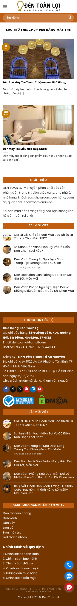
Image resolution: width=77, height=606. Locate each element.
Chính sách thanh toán (22, 554)
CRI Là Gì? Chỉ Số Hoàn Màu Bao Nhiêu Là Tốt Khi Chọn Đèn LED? (43, 236)
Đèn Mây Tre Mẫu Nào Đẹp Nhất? (25, 149)
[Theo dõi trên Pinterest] (26, 389)
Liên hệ (33, 589)
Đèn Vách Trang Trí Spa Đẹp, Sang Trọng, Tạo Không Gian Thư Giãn (39, 261)
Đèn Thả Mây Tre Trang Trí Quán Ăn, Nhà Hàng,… (35, 82)
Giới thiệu (12, 589)
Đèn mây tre (12, 532)
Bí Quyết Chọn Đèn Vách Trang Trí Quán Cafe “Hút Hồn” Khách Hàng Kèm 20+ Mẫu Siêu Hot (43, 490)
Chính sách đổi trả (19, 563)
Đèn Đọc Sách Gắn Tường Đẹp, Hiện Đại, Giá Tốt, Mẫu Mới (43, 276)
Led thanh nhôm (15, 537)
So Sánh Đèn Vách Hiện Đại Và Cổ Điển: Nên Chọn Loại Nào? (42, 249)
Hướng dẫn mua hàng (21, 573)
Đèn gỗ (8, 527)
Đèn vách (10, 518)
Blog (23, 589)
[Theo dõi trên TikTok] (13, 389)
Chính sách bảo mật (21, 578)
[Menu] (5, 6)
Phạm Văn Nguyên (55, 380)
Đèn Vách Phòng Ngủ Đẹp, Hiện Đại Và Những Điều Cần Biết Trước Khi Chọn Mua (44, 289)
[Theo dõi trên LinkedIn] (33, 389)
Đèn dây (9, 523)
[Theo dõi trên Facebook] (6, 389)
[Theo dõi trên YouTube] (40, 389)
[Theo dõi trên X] (20, 389)
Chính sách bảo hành (21, 558)
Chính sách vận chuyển (23, 568)
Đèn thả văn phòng (17, 513)
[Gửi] (69, 17)
